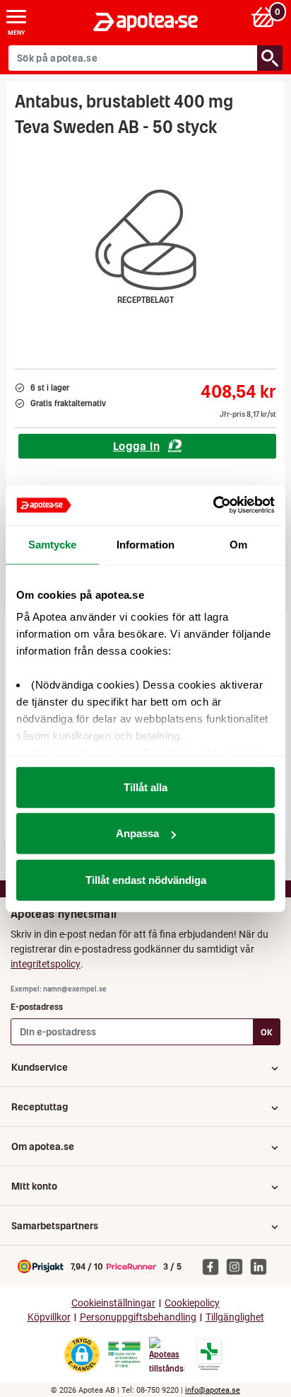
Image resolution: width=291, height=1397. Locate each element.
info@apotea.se (212, 1390)
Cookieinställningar (113, 1303)
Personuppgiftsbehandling (138, 1317)
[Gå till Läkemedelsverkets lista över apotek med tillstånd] (209, 1354)
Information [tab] (145, 544)
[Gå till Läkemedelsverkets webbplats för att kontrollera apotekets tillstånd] (124, 1354)
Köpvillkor (49, 1317)
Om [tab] (238, 544)
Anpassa (137, 833)
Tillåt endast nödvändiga (145, 879)
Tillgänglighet (235, 1317)
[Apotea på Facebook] (214, 1266)
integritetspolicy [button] (46, 964)
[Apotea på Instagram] (238, 1266)
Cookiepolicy (192, 1303)
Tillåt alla (145, 787)
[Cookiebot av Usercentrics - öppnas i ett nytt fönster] (213, 505)
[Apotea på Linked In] (262, 1266)
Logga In (136, 446)
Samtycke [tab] (52, 544)
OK (267, 1032)
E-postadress (37, 1006)
